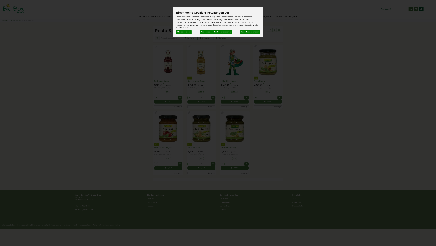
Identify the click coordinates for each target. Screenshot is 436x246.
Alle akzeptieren (183, 32)
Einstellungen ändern (250, 32)
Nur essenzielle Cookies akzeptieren (216, 32)
